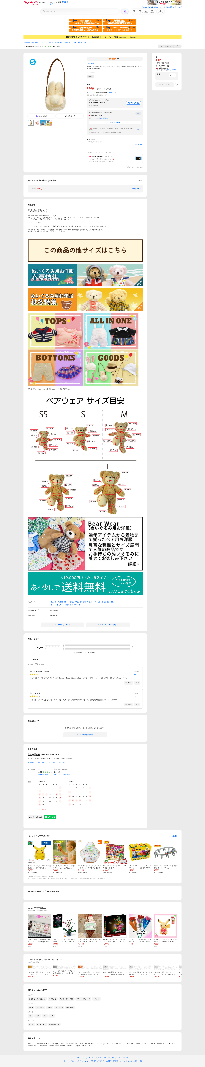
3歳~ (30, 1016)
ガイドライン (101, 1061)
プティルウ (59, 1007)
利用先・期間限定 (103, 118)
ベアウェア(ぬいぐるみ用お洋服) (52, 42)
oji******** (137, 696)
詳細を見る (139, 144)
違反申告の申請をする (135, 167)
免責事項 (108, 1061)
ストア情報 (62, 762)
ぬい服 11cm (41, 1024)
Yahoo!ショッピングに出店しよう (165, 7)
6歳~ (44, 1016)
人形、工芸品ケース (83, 999)
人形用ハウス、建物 (66, 999)
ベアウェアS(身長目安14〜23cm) (76, 42)
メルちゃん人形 (54, 1024)
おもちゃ (68, 605)
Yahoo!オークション (110, 1058)
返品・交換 (52, 762)
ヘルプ (179, 7)
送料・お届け (41, 762)
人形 (75, 605)
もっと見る (172, 836)
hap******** (137, 674)
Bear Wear (70, 1007)
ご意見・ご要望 (137, 1061)
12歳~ (52, 1016)
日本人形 (97, 999)
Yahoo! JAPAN (147, 7)
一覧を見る (135, 188)
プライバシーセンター (83, 1061)
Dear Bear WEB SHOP (31, 42)
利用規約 (93, 1061)
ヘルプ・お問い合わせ (125, 1061)
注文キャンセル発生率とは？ (62, 774)
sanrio (31, 1007)
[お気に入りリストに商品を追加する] (176, 84)
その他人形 (52, 999)
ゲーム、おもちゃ (57, 605)
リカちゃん (40, 1007)
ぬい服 (31, 1024)
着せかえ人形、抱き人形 (37, 999)
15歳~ (38, 1016)
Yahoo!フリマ (123, 1058)
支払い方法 (31, 762)
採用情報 (115, 1061)
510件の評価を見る (44, 774)
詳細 (138, 129)
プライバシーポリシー (69, 1061)
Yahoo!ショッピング (83, 1058)
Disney (50, 1007)
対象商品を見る (112, 92)
